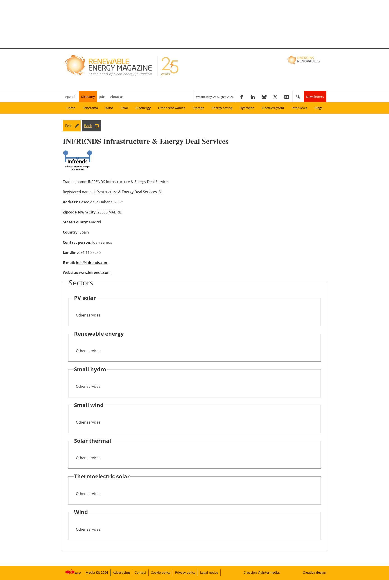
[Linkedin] (252, 96)
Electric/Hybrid (273, 108)
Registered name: (78, 191)
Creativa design (314, 572)
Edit (68, 125)
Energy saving (222, 108)
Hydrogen (247, 108)
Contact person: (77, 242)
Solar (124, 108)
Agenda (71, 96)
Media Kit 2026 (97, 572)
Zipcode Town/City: (80, 212)
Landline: (71, 252)
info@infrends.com (92, 262)
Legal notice (209, 572)
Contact (140, 572)
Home (70, 108)
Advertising (121, 572)
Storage (198, 108)
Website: (70, 272)
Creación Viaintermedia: (262, 572)
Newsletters (315, 96)
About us (117, 96)
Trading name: (75, 181)
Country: (71, 232)
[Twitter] (275, 96)
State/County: (75, 222)
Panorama (90, 108)
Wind (109, 108)
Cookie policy (160, 572)
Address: (70, 201)
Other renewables (171, 108)
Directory (88, 96)
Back (88, 125)
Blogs (318, 108)
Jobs (102, 96)
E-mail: (69, 262)
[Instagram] (286, 96)
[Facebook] (241, 96)
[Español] (304, 59)
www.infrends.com (95, 272)
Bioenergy (143, 108)
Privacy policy (185, 572)
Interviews (299, 108)
